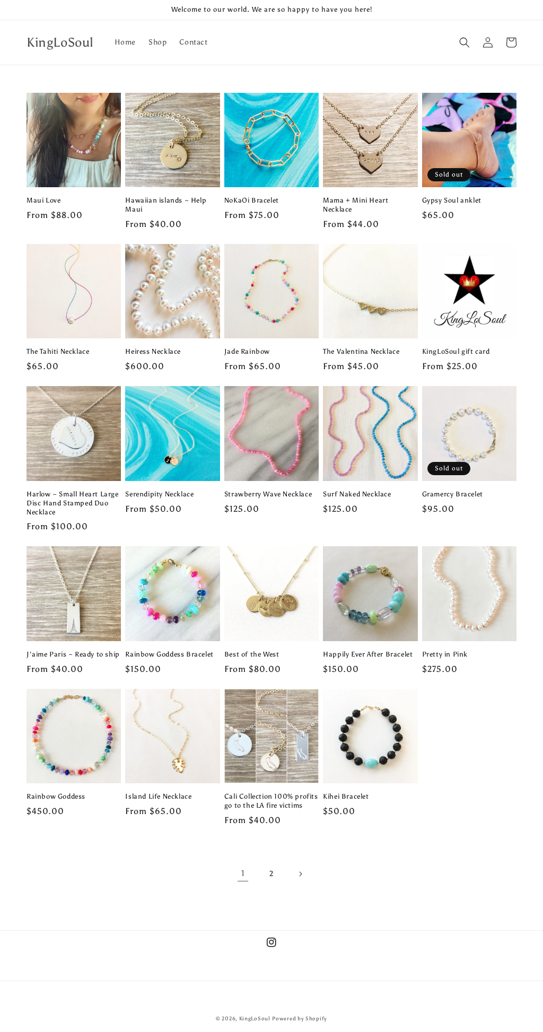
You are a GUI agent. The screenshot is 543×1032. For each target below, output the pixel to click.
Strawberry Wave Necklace (268, 494)
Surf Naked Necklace (357, 494)
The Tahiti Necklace (58, 351)
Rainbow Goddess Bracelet (169, 654)
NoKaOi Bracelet (251, 200)
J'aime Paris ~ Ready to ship (73, 654)
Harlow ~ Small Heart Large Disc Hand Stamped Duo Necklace (73, 503)
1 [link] (243, 873)
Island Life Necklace (158, 796)
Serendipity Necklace (159, 494)
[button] (464, 42)
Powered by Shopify (299, 1019)
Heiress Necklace (153, 351)
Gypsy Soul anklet (451, 200)
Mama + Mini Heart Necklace (355, 204)
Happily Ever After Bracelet (368, 654)
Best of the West (251, 654)
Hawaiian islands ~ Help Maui (165, 204)
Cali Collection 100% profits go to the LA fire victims (271, 800)
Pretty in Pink (445, 654)
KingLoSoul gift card (456, 351)
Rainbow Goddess (56, 796)
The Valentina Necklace (361, 351)
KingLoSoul (254, 1019)
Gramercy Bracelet (452, 494)
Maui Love (43, 200)
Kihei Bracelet (346, 796)
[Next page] (300, 874)
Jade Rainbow (247, 351)
